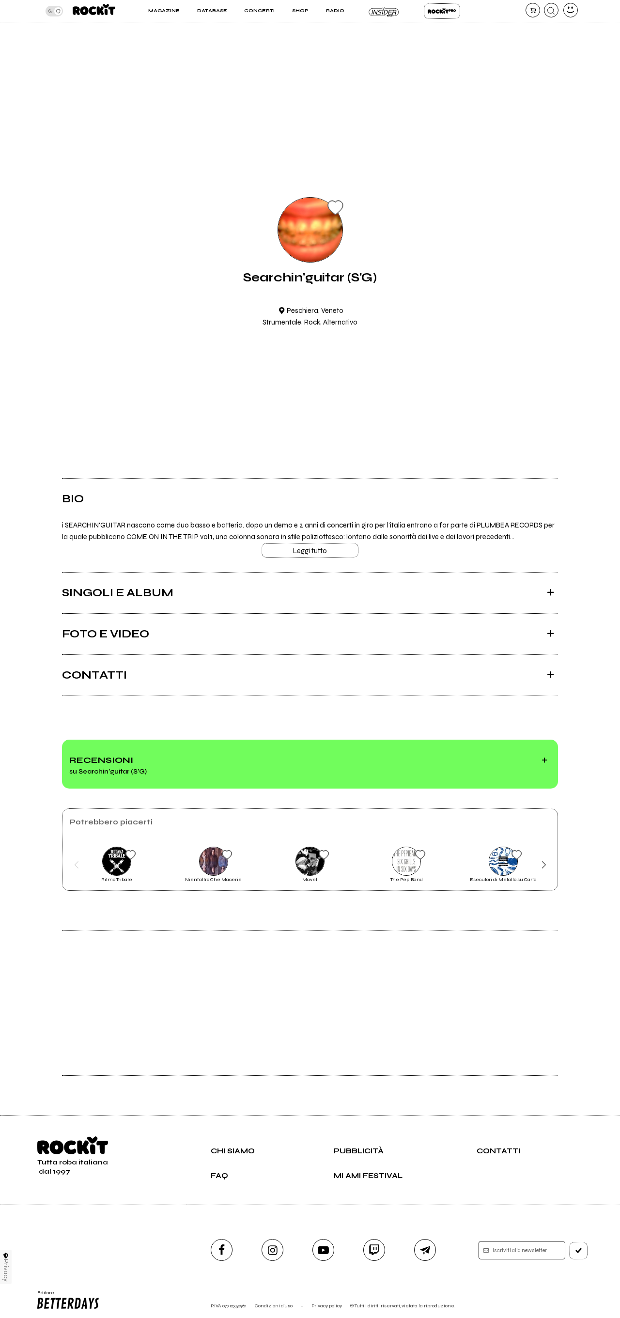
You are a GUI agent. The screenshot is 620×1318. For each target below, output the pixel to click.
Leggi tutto (310, 550)
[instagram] (272, 1250)
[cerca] (551, 10)
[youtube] (323, 1250)
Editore (42, 1296)
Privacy (6, 1270)
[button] (76, 865)
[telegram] (425, 1250)
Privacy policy (326, 1305)
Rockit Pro (442, 11)
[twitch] (374, 1250)
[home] (94, 11)
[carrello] (533, 10)
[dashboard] (570, 10)
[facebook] (221, 1250)
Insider (384, 11)
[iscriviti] (578, 1250)
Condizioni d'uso (274, 1305)
